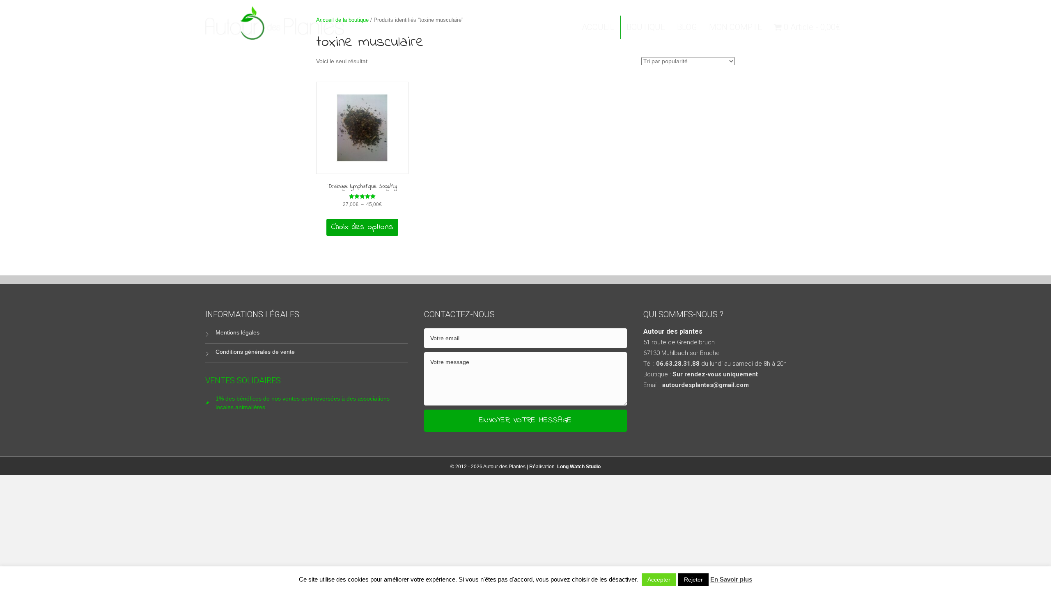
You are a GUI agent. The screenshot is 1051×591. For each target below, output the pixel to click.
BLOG (687, 27)
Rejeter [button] (693, 579)
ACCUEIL (598, 27)
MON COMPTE (735, 27)
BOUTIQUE (645, 27)
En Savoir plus (731, 579)
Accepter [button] (658, 579)
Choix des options (362, 227)
